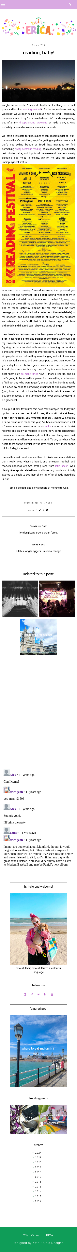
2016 (38, 1181)
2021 (38, 1157)
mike (48, 426)
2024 (38, 1152)
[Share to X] (40, 510)
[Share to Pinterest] (43, 510)
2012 (38, 1201)
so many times (29, 373)
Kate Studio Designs (48, 1243)
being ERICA (44, 1235)
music (49, 503)
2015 (38, 1186)
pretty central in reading (28, 148)
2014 (38, 1191)
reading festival (32, 109)
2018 (38, 1172)
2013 (38, 1196)
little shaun (61, 465)
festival (39, 503)
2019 (38, 1167)
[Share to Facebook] (36, 510)
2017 (38, 1177)
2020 (38, 1162)
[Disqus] (38, 715)
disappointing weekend (33, 122)
